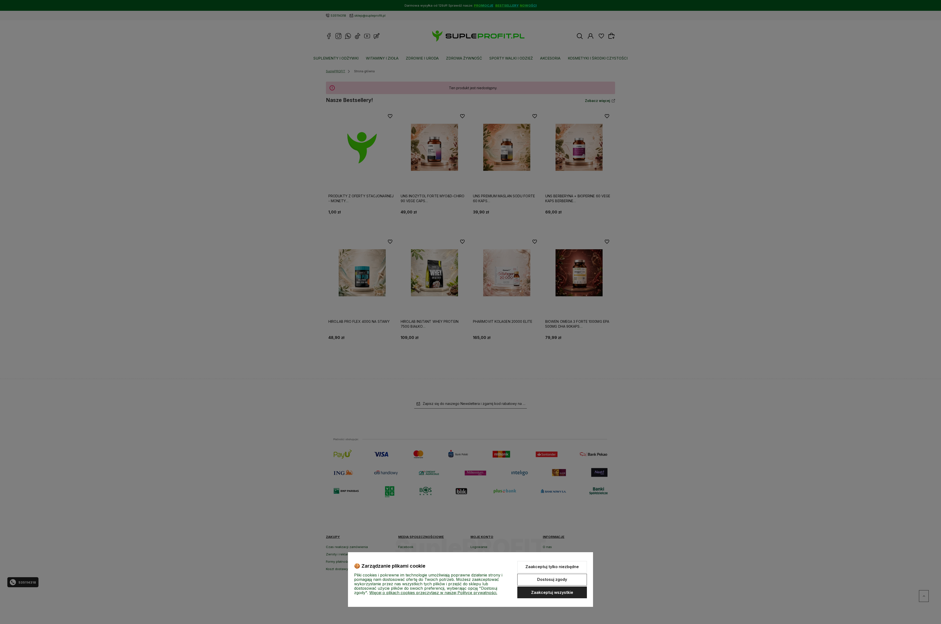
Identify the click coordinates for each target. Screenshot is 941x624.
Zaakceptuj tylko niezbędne (552, 566)
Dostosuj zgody (552, 579)
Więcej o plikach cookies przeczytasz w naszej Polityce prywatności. (433, 592)
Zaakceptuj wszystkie (552, 592)
